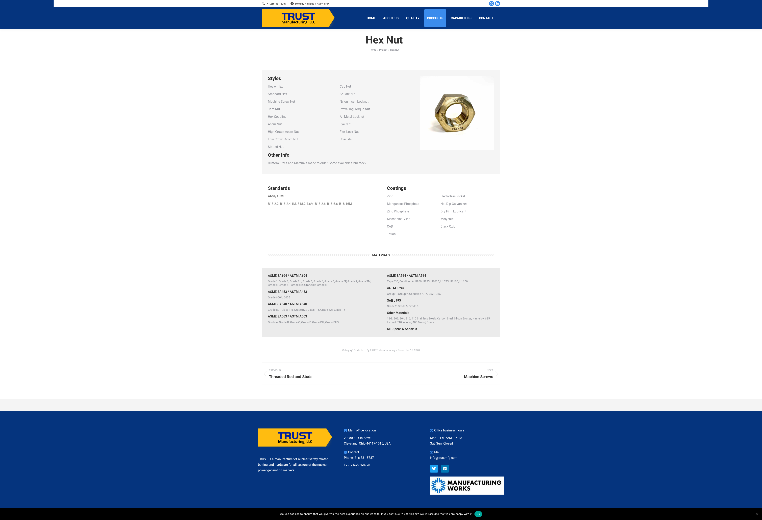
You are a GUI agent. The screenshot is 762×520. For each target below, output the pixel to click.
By (381, 350)
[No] (757, 514)
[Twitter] (434, 469)
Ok (478, 513)
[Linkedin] (445, 469)
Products (358, 350)
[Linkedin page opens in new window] (497, 3)
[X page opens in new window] (491, 3)
